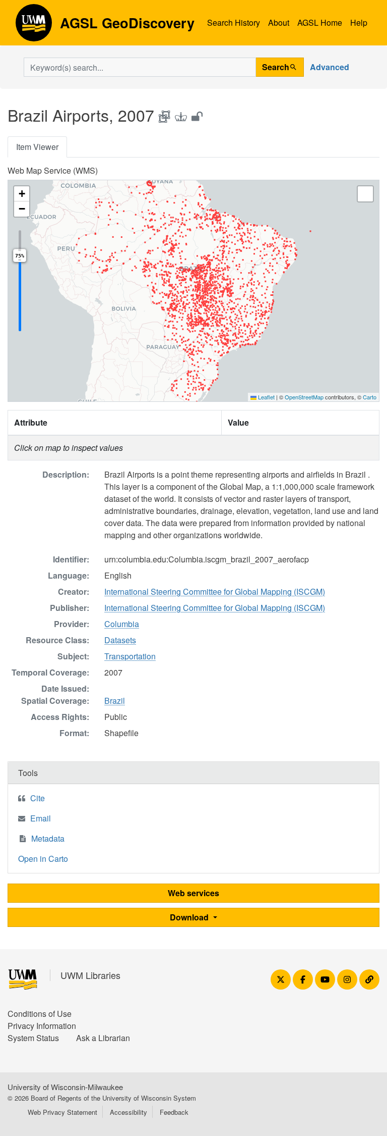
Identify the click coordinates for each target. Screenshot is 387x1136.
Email (40, 818)
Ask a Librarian (103, 1038)
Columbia (121, 624)
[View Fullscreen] (365, 193)
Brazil (114, 700)
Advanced (329, 67)
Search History (233, 22)
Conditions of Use (40, 1013)
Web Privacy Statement (62, 1112)
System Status (33, 1038)
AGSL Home (319, 22)
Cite (37, 798)
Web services (193, 893)
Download (190, 917)
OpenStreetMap (304, 397)
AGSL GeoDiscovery (34, 26)
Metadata (47, 838)
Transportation (130, 656)
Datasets (120, 640)
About (278, 22)
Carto (369, 397)
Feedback (174, 1112)
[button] (21, 193)
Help (358, 22)
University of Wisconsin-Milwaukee (65, 1086)
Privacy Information (42, 1025)
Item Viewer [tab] (37, 146)
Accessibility (128, 1112)
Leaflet (265, 397)
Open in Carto (43, 858)
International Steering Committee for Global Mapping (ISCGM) (214, 591)
